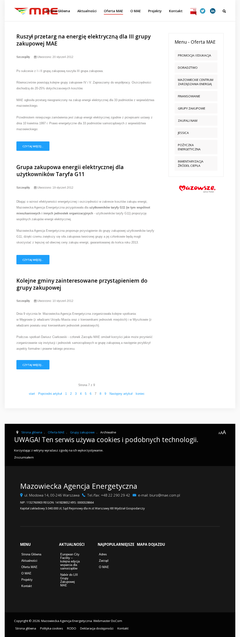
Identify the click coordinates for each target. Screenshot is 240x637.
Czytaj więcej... (32, 146)
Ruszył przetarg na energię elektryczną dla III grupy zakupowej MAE (83, 40)
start (32, 393)
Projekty (155, 11)
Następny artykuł (120, 393)
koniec (140, 393)
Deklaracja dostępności (96, 628)
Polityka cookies (51, 628)
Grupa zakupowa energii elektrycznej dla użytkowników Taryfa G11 (70, 170)
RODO (71, 628)
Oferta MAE (113, 11)
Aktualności (87, 11)
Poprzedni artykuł (50, 393)
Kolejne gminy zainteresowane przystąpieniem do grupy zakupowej (81, 284)
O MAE (135, 11)
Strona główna (25, 628)
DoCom (116, 621)
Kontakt (176, 11)
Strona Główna (58, 11)
